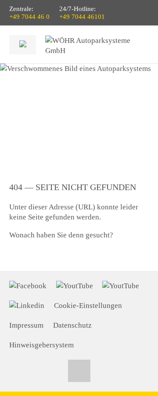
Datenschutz (72, 325)
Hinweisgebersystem (41, 345)
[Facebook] (28, 286)
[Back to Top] (79, 371)
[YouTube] (74, 286)
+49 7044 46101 (82, 16)
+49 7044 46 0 (29, 16)
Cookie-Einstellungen (88, 305)
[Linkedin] (26, 306)
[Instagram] (120, 286)
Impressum (26, 325)
